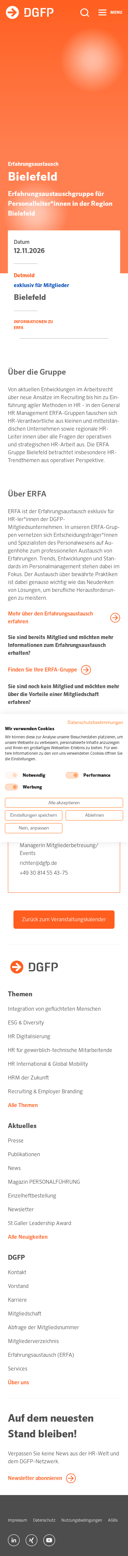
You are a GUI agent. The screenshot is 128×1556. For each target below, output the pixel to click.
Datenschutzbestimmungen (95, 722)
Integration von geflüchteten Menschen (54, 1008)
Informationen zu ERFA (33, 324)
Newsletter (21, 1209)
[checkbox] (11, 775)
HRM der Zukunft (28, 1077)
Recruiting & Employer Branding (45, 1091)
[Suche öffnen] (85, 12)
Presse (16, 1140)
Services (17, 1368)
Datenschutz (44, 1520)
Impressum (17, 1520)
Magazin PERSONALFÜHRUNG (44, 1181)
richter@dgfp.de (38, 863)
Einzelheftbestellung (32, 1195)
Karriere (17, 1299)
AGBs (112, 1520)
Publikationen (24, 1154)
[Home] (29, 12)
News (14, 1168)
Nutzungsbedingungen (81, 1520)
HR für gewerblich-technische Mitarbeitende (60, 1050)
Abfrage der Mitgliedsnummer (43, 1327)
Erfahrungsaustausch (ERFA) (41, 1355)
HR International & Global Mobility (48, 1063)
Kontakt (17, 1272)
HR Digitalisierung (29, 1036)
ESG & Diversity (26, 1022)
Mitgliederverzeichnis (33, 1341)
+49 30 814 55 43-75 (44, 872)
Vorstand (18, 1286)
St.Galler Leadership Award (39, 1223)
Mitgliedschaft (24, 1313)
